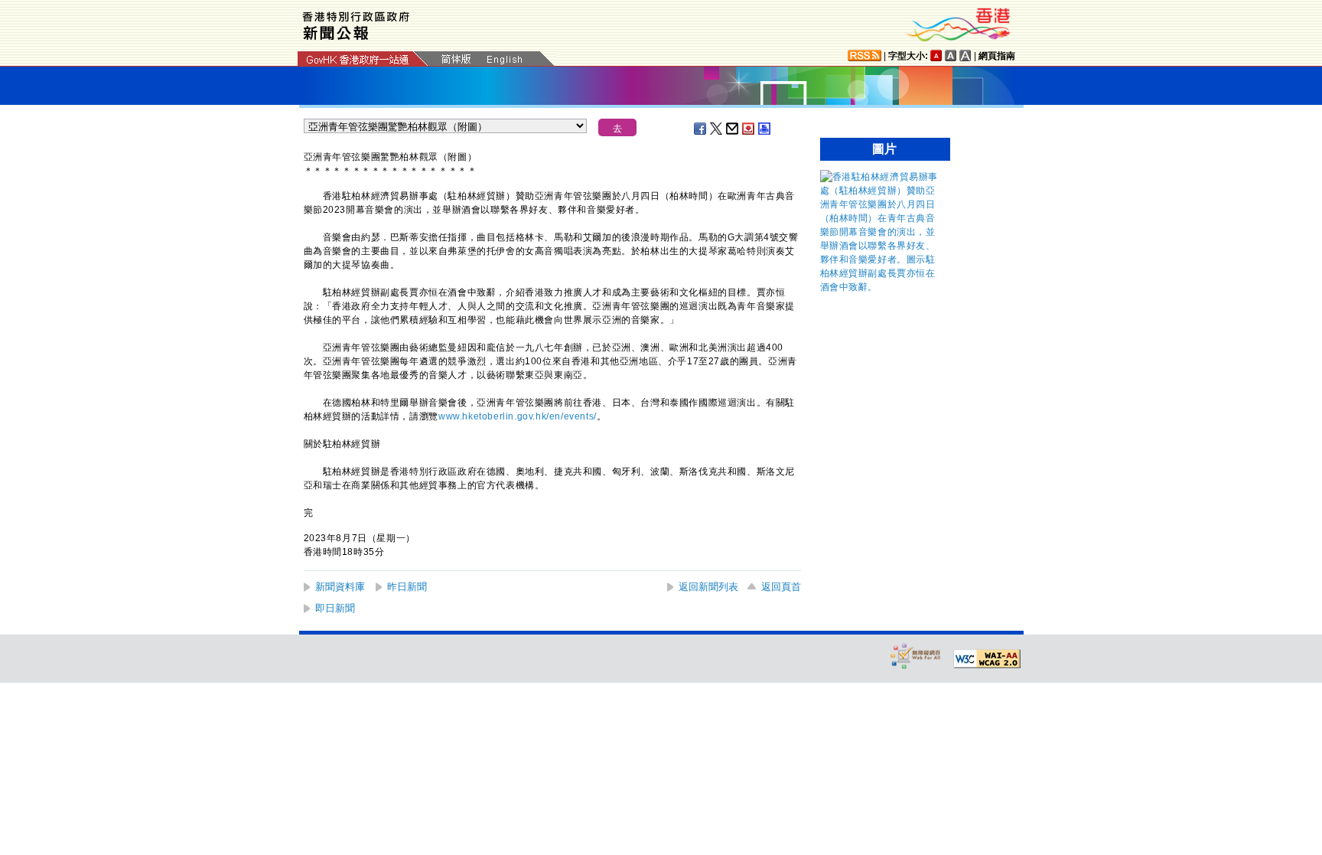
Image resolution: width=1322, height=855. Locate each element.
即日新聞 (335, 608)
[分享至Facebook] (701, 128)
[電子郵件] (733, 128)
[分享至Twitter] (717, 128)
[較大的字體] (951, 55)
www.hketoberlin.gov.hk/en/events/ (517, 416)
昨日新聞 (407, 586)
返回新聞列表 (708, 586)
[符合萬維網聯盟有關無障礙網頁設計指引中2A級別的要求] (987, 659)
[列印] (765, 128)
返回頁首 (781, 586)
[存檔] (749, 128)
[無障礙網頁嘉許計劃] (915, 655)
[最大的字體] (965, 55)
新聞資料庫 (340, 586)
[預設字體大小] (936, 55)
